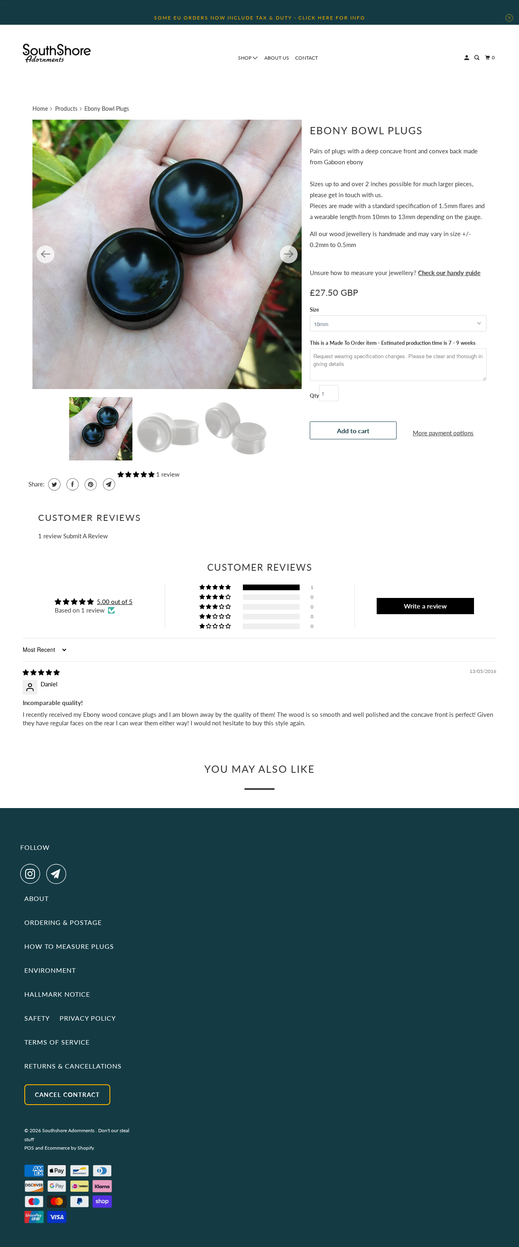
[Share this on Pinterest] (90, 484)
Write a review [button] (425, 606)
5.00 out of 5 (115, 601)
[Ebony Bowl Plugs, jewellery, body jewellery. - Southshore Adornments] (167, 254)
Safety (37, 1018)
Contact (306, 58)
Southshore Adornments (69, 1130)
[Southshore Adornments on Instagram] (32, 874)
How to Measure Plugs (69, 946)
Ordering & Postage (63, 922)
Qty (314, 395)
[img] (41, 672)
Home (40, 108)
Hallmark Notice (57, 994)
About (36, 898)
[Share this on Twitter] (53, 484)
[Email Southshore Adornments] (58, 874)
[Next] (289, 254)
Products (66, 108)
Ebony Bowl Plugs (366, 130)
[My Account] (467, 57)
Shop (245, 58)
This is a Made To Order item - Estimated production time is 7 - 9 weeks (393, 343)
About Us (276, 58)
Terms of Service (57, 1042)
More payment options (443, 432)
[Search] (477, 57)
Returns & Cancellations (73, 1066)
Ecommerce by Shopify (69, 1148)
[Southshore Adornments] (56, 53)
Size (314, 309)
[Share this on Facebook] (71, 484)
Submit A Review (85, 536)
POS (29, 1148)
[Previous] (45, 254)
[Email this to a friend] (108, 484)
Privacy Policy (88, 1018)
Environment (50, 970)
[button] (137, 474)
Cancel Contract (67, 1094)
